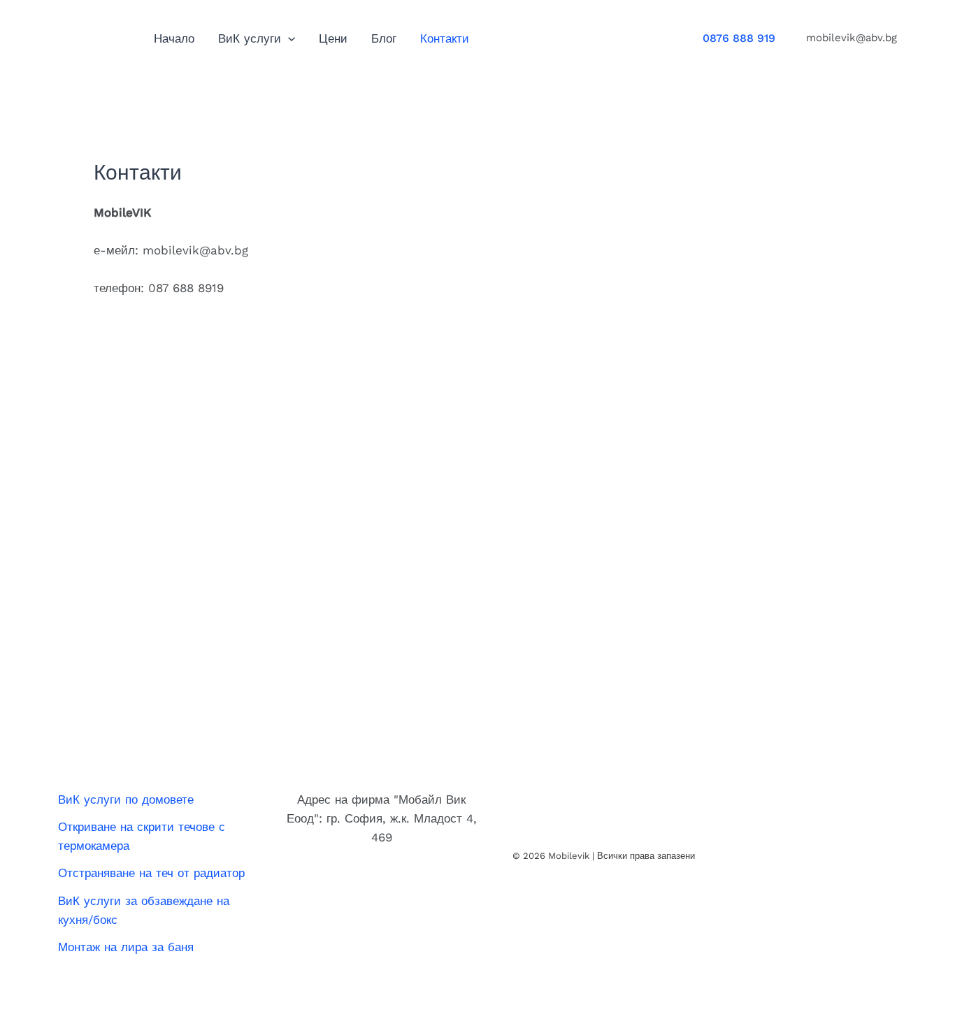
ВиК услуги (249, 38)
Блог (383, 38)
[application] (288, 38)
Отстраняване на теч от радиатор (151, 873)
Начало (174, 38)
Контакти (444, 38)
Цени (333, 38)
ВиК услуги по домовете (126, 799)
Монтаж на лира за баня (126, 947)
